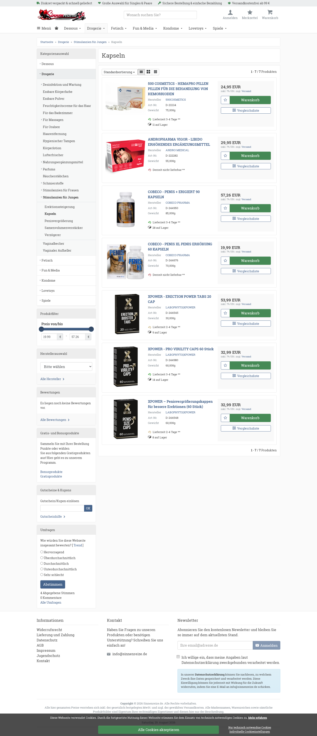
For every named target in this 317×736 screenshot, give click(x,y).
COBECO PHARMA (178, 202)
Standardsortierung (118, 72)
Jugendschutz (48, 655)
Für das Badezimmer (58, 113)
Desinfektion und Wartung (62, 84)
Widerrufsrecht (49, 629)
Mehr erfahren (257, 717)
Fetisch (117, 28)
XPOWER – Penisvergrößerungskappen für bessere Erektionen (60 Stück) (180, 404)
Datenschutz (47, 640)
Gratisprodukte (51, 476)
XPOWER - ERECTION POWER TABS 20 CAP (179, 299)
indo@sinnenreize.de (129, 654)
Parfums (49, 169)
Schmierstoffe (53, 183)
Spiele (218, 28)
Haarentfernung (54, 134)
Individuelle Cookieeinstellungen (249, 731)
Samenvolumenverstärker (64, 228)
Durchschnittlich (56, 564)
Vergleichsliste (248, 110)
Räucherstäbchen (56, 176)
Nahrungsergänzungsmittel (63, 162)
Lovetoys (196, 28)
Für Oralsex (51, 127)
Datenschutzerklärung (209, 674)
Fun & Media (143, 28)
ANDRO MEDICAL (177, 150)
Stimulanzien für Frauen (61, 190)
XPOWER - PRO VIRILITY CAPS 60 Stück (181, 349)
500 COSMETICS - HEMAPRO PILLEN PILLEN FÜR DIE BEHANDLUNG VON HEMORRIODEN (178, 88)
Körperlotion (52, 148)
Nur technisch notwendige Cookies (249, 727)
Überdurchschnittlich (59, 558)
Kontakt (43, 660)
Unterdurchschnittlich (60, 569)
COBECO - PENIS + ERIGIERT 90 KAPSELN (174, 194)
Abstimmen (52, 584)
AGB (40, 645)
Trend (78, 545)
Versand (246, 91)
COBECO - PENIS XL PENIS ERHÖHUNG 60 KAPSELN (180, 246)
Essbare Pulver (53, 99)
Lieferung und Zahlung (55, 635)
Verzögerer (53, 235)
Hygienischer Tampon (59, 141)
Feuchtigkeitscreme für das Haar (67, 106)
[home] (57, 28)
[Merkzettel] (225, 100)
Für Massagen (53, 120)
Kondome (171, 28)
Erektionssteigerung (60, 207)
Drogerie (94, 28)
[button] (141, 72)
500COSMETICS (176, 99)
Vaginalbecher (53, 243)
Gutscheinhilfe (51, 516)
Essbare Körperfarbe (57, 92)
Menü (46, 28)
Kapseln (50, 214)
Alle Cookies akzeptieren (158, 729)
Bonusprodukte (51, 472)
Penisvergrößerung (59, 221)
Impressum (46, 650)
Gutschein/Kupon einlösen (59, 501)
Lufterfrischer (53, 155)
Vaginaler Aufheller (57, 250)
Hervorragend (53, 552)
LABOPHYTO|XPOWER (180, 307)
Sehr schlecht (53, 575)
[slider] (41, 329)
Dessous (71, 28)
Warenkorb (250, 100)
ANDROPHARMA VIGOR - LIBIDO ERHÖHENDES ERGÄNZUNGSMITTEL (179, 142)
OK (88, 508)
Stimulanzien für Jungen (60, 197)
